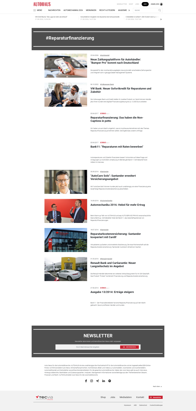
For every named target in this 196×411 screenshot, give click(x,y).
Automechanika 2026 (73, 10)
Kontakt (140, 397)
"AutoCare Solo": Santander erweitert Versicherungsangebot (113, 177)
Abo (145, 4)
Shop (131, 4)
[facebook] (86, 381)
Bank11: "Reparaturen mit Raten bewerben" (117, 146)
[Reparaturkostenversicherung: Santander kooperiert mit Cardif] (65, 240)
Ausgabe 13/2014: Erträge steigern (112, 292)
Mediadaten (126, 397)
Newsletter (122, 4)
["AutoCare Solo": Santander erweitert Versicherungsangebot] (65, 182)
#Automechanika (106, 201)
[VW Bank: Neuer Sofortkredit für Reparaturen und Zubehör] (65, 95)
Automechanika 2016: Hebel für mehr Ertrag (118, 204)
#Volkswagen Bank (107, 84)
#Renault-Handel (106, 259)
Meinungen (91, 10)
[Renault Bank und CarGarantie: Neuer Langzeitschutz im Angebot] (65, 269)
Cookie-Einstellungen (156, 405)
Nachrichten (54, 10)
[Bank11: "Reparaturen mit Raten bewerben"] (65, 153)
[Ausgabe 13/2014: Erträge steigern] (65, 298)
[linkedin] (103, 381)
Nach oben (156, 386)
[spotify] (109, 381)
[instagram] (91, 381)
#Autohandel (104, 55)
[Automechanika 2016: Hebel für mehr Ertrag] (65, 211)
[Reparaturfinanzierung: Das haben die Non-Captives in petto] (65, 124)
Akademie (122, 10)
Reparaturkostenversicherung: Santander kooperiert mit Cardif (116, 235)
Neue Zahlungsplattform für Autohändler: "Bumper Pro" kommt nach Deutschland (116, 61)
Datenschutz (143, 405)
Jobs (137, 4)
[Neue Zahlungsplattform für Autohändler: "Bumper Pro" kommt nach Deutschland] (65, 66)
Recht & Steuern (107, 10)
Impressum (127, 405)
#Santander (104, 171)
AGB (135, 405)
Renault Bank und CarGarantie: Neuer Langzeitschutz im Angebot (113, 264)
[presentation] (161, 19)
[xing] (97, 381)
